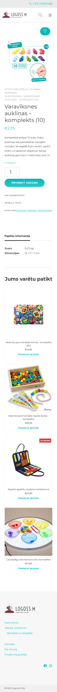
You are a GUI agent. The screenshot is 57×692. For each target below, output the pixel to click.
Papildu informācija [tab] (17, 236)
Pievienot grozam (24, 182)
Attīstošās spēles (16, 89)
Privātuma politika (16, 654)
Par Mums (11, 649)
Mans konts (11, 622)
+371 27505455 (42, 4)
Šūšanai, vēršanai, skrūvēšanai (34, 210)
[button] (9, 42)
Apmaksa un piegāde (20, 633)
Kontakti (10, 644)
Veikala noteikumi (15, 627)
